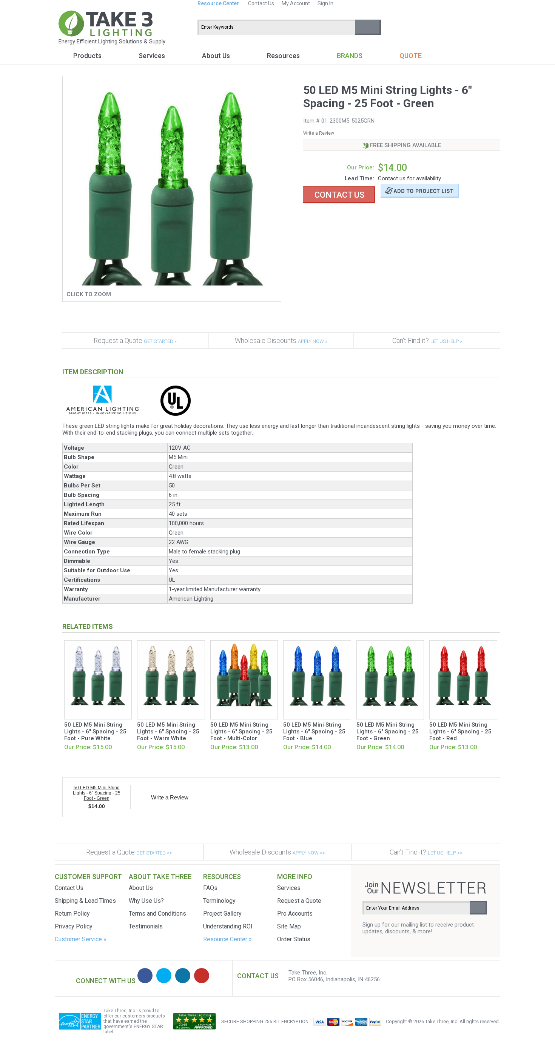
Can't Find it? (427, 340)
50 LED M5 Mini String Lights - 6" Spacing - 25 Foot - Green (387, 731)
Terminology (219, 900)
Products (87, 56)
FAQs (210, 887)
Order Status (293, 939)
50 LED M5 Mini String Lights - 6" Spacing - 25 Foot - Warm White (168, 731)
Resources (283, 56)
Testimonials (146, 926)
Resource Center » (227, 939)
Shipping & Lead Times (85, 900)
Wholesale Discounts (281, 340)
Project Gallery (222, 913)
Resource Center (218, 3)
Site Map (289, 926)
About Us (216, 56)
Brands (349, 56)
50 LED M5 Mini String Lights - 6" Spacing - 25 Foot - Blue (314, 731)
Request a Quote (135, 340)
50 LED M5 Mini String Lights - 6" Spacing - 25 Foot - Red (460, 731)
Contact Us (261, 3)
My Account (296, 3)
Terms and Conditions (157, 913)
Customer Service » (80, 939)
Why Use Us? (146, 900)
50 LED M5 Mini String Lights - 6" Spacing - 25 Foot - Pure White (95, 731)
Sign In (325, 3)
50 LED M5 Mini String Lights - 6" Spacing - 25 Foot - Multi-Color (241, 731)
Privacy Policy (73, 926)
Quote (410, 56)
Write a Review (318, 133)
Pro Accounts (295, 913)
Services (152, 56)
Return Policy (72, 913)
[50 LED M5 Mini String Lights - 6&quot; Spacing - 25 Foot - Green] (172, 285)
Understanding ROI (228, 926)
